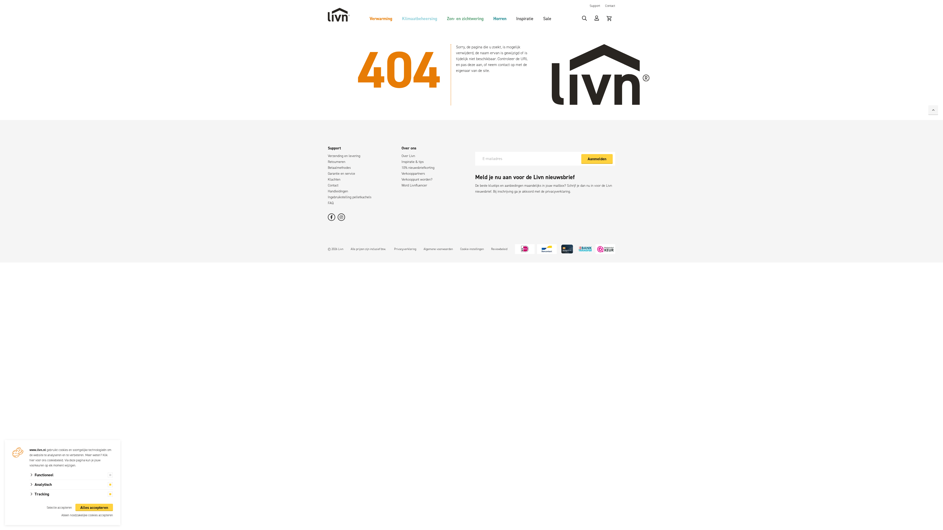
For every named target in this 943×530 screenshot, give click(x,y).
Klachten (334, 179)
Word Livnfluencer (414, 185)
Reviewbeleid (499, 249)
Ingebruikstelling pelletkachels (349, 197)
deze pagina (77, 460)
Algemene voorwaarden (438, 249)
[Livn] (339, 15)
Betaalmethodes (339, 167)
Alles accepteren (94, 507)
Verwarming (381, 19)
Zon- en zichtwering (465, 19)
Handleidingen (338, 191)
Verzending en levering (344, 156)
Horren (499, 19)
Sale (547, 19)
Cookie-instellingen (472, 249)
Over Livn (408, 156)
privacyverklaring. (558, 191)
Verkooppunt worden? (417, 179)
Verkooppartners (413, 173)
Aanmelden (597, 158)
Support (595, 6)
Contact (610, 6)
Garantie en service (341, 173)
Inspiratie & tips (413, 161)
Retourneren (336, 161)
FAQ (330, 203)
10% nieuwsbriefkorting (418, 167)
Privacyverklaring (405, 249)
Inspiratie (524, 19)
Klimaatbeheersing (419, 19)
